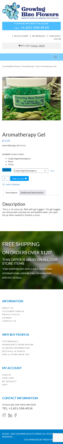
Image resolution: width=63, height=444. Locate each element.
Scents (6, 169)
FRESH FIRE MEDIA (52, 439)
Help (5, 384)
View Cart (8, 378)
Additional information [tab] (32, 192)
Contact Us (9, 321)
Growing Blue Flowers (11, 66)
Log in (57, 39)
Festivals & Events (13, 351)
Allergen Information (16, 348)
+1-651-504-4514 (35, 27)
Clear (52, 171)
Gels (37, 66)
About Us (8, 308)
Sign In (6, 374)
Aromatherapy (28, 66)
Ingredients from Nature (18, 344)
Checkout (55, 36)
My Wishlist (38, 36)
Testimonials (10, 341)
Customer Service (13, 311)
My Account (21, 36)
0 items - (38, 45)
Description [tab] (11, 192)
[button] (11, 184)
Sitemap (7, 317)
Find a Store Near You (16, 354)
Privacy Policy (11, 314)
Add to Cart (18, 178)
